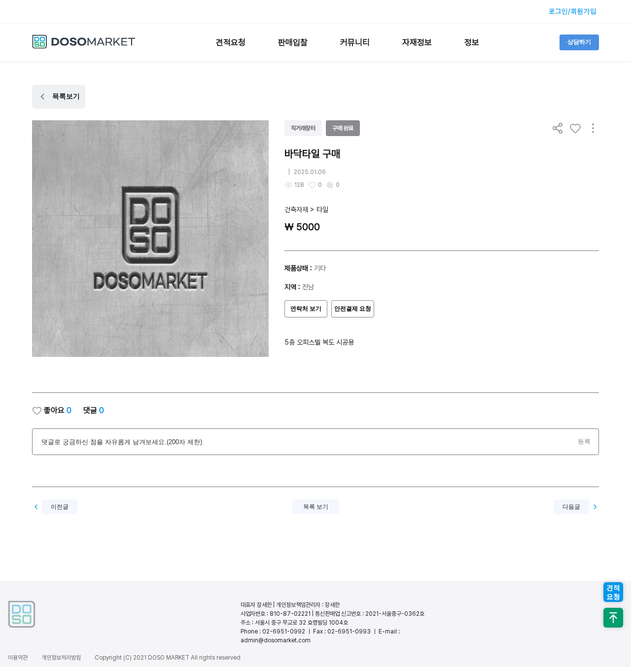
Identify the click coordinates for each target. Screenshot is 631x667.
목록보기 (66, 96)
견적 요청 (613, 592)
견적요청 (230, 42)
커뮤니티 (355, 42)
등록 (584, 441)
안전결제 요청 (352, 308)
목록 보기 (315, 506)
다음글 (571, 506)
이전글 (60, 506)
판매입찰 (293, 42)
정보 (471, 42)
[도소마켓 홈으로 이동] (84, 46)
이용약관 (18, 657)
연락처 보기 (305, 308)
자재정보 (417, 42)
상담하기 (579, 41)
